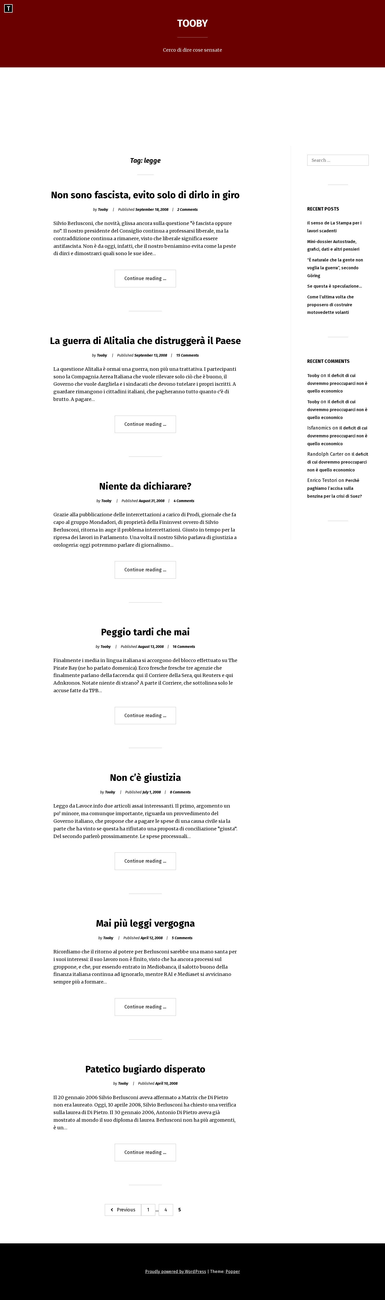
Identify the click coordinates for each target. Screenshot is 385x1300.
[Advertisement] (192, 106)
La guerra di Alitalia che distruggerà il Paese (145, 341)
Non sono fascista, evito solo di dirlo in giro (145, 195)
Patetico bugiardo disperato (145, 1069)
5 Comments (182, 938)
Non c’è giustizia (145, 777)
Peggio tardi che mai (145, 632)
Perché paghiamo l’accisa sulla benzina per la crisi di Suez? (334, 488)
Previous (126, 1210)
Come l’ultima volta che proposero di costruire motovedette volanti (330, 304)
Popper (233, 1271)
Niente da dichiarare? (145, 486)
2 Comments (187, 209)
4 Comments (184, 501)
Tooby (192, 23)
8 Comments (180, 792)
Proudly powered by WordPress (175, 1271)
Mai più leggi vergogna (145, 923)
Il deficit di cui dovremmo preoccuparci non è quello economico (337, 383)
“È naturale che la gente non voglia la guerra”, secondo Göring (335, 267)
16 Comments (184, 646)
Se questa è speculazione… (334, 286)
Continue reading (150, 281)
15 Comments (187, 355)
